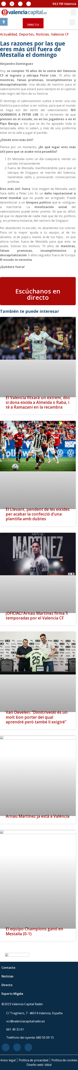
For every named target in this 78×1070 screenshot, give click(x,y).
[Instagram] (20, 4)
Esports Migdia (12, 994)
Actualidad (8, 34)
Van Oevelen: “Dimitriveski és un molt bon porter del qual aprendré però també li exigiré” (37, 717)
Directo (7, 985)
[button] (4, 22)
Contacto (8, 967)
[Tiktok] (28, 4)
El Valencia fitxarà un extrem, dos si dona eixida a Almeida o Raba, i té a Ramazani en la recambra (38, 402)
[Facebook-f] (3, 4)
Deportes (26, 34)
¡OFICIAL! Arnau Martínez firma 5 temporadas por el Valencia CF (37, 616)
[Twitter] (17, 1047)
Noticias (42, 34)
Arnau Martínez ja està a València (37, 816)
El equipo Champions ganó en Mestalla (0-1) (34, 931)
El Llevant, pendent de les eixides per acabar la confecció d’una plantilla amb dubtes (37, 514)
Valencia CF (60, 34)
